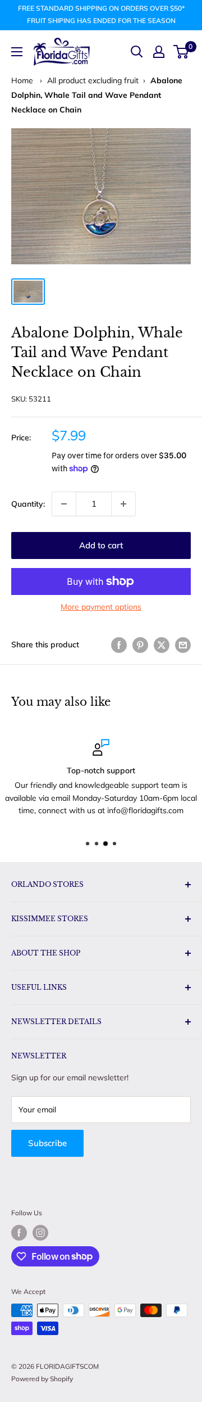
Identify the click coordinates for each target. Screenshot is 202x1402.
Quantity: (28, 504)
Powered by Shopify (42, 1378)
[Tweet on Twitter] (161, 645)
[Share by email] (183, 645)
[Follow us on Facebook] (19, 1233)
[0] (182, 51)
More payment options (101, 607)
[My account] (158, 52)
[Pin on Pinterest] (140, 645)
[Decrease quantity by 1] (64, 504)
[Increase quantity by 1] (123, 504)
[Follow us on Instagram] (40, 1233)
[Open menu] (16, 51)
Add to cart (101, 545)
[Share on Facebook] (119, 645)
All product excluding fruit (93, 80)
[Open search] (137, 52)
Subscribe (47, 1143)
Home (22, 80)
